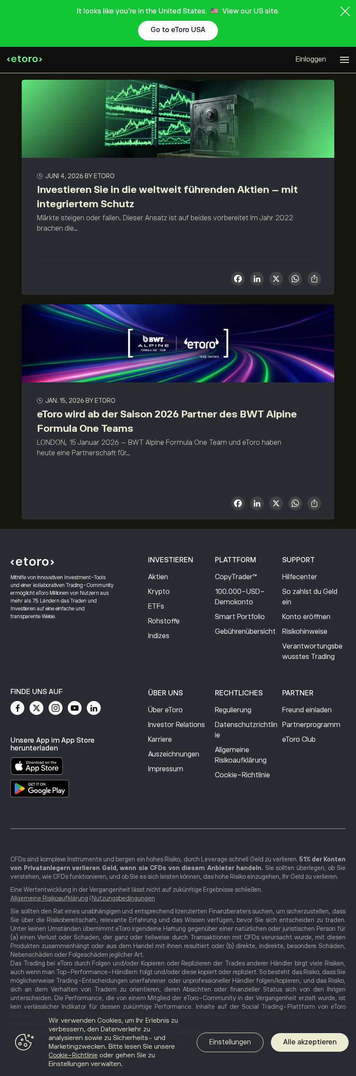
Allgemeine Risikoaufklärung (241, 755)
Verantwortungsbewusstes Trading (312, 651)
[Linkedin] (94, 708)
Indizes (158, 636)
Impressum (165, 769)
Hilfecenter (299, 577)
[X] (276, 280)
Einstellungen (230, 1042)
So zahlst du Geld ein (309, 597)
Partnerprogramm (311, 725)
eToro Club (299, 739)
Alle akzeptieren (309, 1042)
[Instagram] (56, 708)
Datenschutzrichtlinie (246, 730)
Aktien (158, 577)
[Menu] (344, 60)
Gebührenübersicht (245, 632)
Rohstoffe (164, 621)
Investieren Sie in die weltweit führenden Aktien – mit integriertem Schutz (167, 196)
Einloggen (311, 59)
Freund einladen (307, 710)
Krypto (159, 592)
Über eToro (165, 710)
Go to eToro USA (178, 30)
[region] (178, 1043)
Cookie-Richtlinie (242, 775)
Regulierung (233, 710)
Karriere (160, 739)
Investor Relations (176, 725)
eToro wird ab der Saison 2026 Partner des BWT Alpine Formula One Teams (167, 421)
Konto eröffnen (306, 617)
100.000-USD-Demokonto (240, 597)
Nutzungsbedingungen (123, 898)
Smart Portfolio (240, 617)
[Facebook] (17, 708)
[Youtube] (75, 708)
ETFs (156, 606)
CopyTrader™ (236, 577)
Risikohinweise (304, 632)
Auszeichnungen (173, 754)
